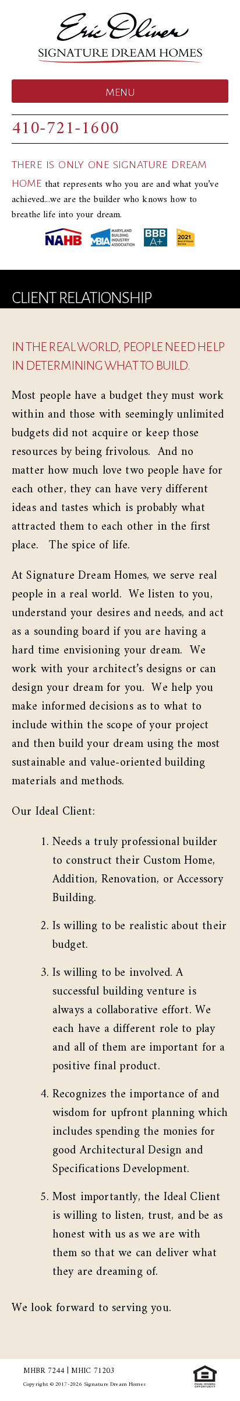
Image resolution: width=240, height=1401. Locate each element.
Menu (120, 92)
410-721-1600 (65, 128)
